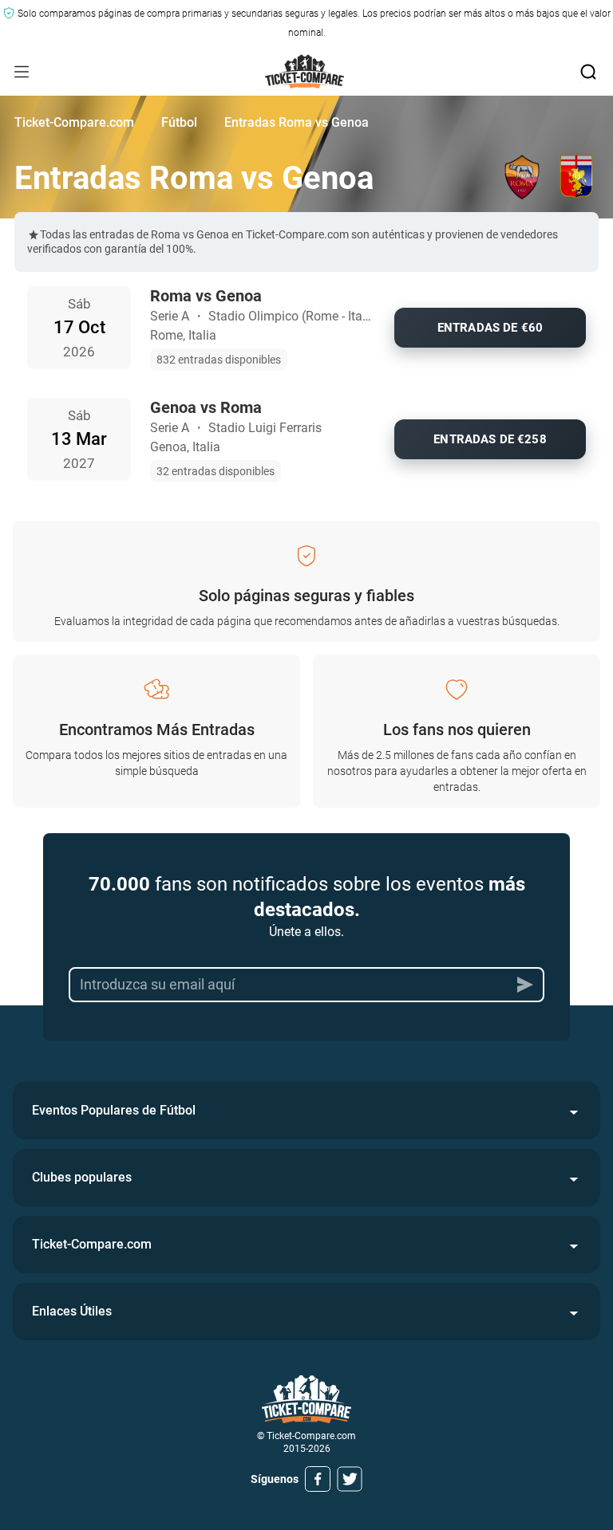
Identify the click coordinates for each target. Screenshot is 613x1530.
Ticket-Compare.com (74, 122)
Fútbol (179, 122)
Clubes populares (82, 1177)
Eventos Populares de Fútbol (114, 1110)
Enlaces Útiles (72, 1311)
